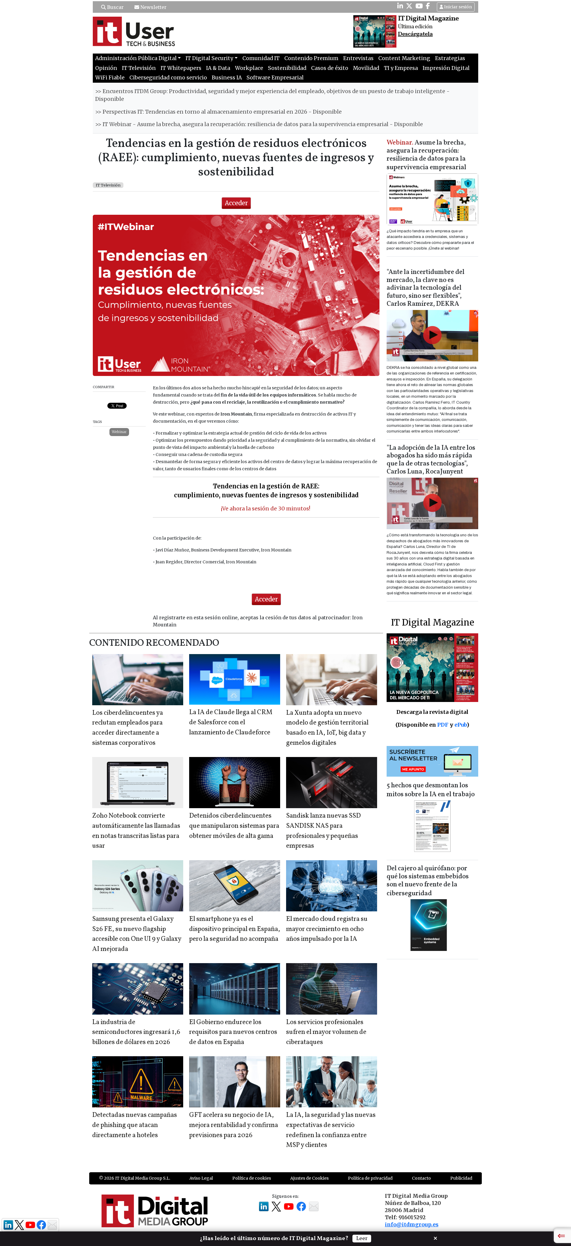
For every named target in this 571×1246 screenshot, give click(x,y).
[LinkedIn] (400, 6)
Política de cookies (251, 1178)
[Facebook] (428, 6)
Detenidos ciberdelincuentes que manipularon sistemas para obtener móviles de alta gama (234, 826)
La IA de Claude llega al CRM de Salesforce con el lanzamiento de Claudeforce (230, 722)
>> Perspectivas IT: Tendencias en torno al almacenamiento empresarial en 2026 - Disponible (218, 112)
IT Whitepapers (181, 68)
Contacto (421, 1178)
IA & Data (218, 68)
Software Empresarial (275, 77)
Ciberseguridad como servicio (168, 77)
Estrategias (450, 58)
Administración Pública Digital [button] (136, 58)
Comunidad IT (261, 58)
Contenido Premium (311, 58)
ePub (460, 724)
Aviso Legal (201, 1178)
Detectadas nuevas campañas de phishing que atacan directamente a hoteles (134, 1125)
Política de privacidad (370, 1178)
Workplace (249, 68)
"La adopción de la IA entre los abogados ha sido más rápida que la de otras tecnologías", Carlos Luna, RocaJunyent (431, 460)
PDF (442, 724)
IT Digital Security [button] (209, 58)
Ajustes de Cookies (309, 1178)
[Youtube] (419, 6)
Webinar (119, 432)
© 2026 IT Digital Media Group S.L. (134, 1178)
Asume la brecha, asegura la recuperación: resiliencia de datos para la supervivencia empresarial (426, 155)
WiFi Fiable (110, 77)
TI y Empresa (401, 68)
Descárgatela (415, 34)
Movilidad (366, 68)
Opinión (106, 68)
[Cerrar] (435, 1237)
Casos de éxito (329, 68)
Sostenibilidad (287, 68)
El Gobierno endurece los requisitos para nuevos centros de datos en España (233, 1032)
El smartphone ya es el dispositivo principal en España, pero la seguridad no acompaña (234, 929)
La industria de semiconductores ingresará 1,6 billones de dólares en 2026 (136, 1032)
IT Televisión (139, 68)
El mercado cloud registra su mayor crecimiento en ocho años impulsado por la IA (327, 929)
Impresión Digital (446, 68)
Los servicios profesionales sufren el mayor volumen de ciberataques (326, 1032)
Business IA (227, 77)
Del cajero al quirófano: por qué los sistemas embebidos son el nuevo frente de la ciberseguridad (428, 881)
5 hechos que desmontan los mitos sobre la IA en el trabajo (431, 790)
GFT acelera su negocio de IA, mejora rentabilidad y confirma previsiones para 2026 (233, 1125)
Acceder (236, 203)
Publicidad (461, 1178)
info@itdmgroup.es (411, 1224)
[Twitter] (409, 6)
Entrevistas (358, 58)
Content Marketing (404, 58)
